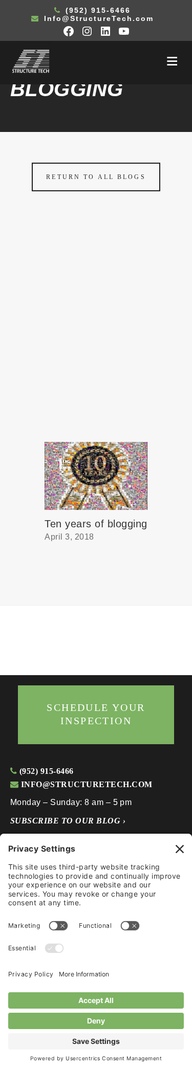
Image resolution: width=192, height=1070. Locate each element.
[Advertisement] (96, 341)
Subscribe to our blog (67, 820)
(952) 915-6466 (96, 10)
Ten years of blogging (96, 523)
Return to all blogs (95, 177)
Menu (172, 61)
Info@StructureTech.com (97, 18)
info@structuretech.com (85, 784)
